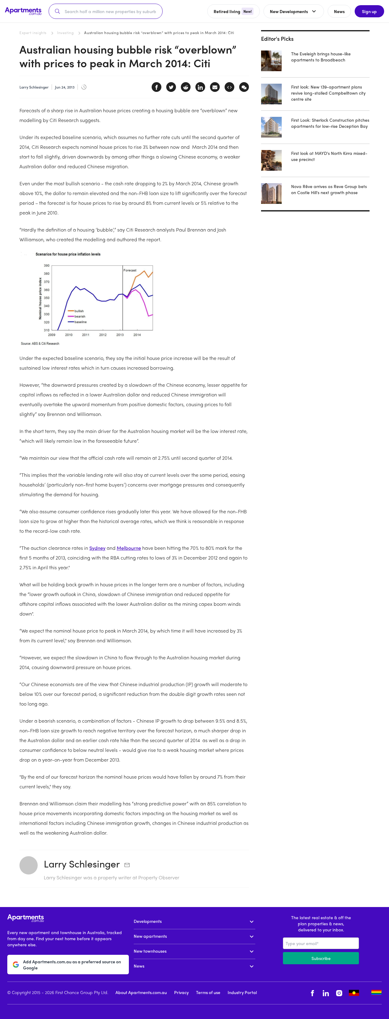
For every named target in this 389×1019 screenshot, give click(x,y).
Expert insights (32, 32)
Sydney (97, 547)
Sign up (369, 11)
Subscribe (321, 958)
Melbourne (129, 547)
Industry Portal (242, 992)
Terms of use (208, 992)
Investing (65, 32)
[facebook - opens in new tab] (312, 993)
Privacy (181, 992)
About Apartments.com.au (141, 992)
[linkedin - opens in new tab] (325, 993)
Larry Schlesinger (82, 864)
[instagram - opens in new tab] (339, 993)
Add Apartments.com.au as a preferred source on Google (72, 964)
